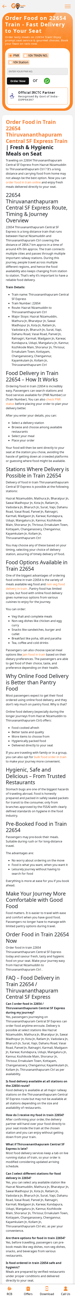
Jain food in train (34, 654)
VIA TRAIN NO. (38, 55)
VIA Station (20, 62)
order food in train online (24, 182)
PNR (16, 55)
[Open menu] (68, 6)
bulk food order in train (50, 757)
